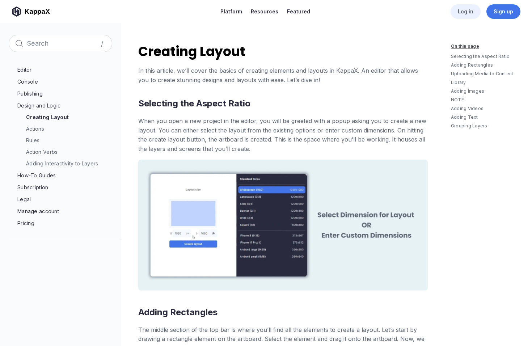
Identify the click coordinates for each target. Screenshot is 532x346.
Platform (231, 11)
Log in (465, 11)
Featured (298, 11)
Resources (264, 11)
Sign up (503, 11)
